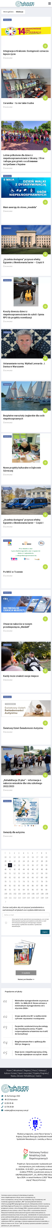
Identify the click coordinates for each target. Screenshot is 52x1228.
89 (46, 885)
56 (33, 873)
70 (5, 881)
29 (46, 861)
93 (19, 889)
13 (19, 857)
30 (5, 865)
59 (46, 873)
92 (14, 889)
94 (23, 889)
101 (10, 894)
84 (23, 885)
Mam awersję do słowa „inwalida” (20, 207)
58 (42, 873)
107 (37, 894)
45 (28, 869)
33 (19, 865)
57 (37, 873)
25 (28, 861)
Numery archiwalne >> (26, 979)
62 (14, 877)
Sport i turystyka (24, 1073)
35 (28, 865)
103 (19, 894)
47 (37, 869)
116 (33, 898)
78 (42, 881)
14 (23, 857)
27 (37, 861)
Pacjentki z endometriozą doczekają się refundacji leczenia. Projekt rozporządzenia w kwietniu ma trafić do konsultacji (31, 1030)
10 (5, 857)
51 (10, 873)
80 (5, 885)
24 (23, 861)
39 (46, 865)
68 (42, 877)
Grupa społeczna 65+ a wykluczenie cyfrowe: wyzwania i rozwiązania (31, 1017)
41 (10, 869)
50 (5, 873)
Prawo (9, 1070)
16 (33, 857)
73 (19, 881)
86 (33, 885)
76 (33, 881)
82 (14, 885)
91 (10, 889)
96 (33, 889)
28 (42, 861)
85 (28, 885)
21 (10, 861)
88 (42, 885)
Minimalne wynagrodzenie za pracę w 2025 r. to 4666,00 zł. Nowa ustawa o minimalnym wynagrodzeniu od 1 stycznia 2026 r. (31, 1004)
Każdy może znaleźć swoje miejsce (21, 676)
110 (5, 898)
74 (23, 881)
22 (14, 861)
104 (24, 894)
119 (46, 898)
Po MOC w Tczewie (13, 571)
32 (14, 865)
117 (37, 898)
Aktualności (17, 1070)
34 (23, 865)
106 (33, 894)
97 (37, 889)
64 (23, 877)
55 (28, 873)
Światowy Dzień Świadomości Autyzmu (23, 728)
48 (42, 869)
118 (42, 898)
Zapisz (44, 932)
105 (28, 894)
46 (33, 869)
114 (24, 898)
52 (14, 873)
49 (46, 869)
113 (19, 898)
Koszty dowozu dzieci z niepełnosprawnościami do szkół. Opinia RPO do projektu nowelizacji (23, 314)
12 (14, 857)
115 (28, 898)
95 (28, 889)
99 (46, 889)
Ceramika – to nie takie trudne (18, 103)
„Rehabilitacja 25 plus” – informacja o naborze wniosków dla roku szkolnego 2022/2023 (22, 783)
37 (37, 865)
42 (14, 869)
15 (28, 857)
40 (5, 869)
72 (14, 881)
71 (10, 881)
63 (19, 877)
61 (10, 877)
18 (42, 857)
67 (37, 877)
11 (10, 857)
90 (5, 889)
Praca (34, 1070)
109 (46, 894)
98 (42, 889)
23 (19, 861)
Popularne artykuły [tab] (13, 991)
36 (33, 865)
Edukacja (19, 12)
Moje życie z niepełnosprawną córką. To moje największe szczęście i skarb (31, 1053)
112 (15, 898)
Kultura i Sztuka (10, 1073)
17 (37, 857)
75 (28, 881)
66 (33, 877)
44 (23, 869)
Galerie (38, 1076)
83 (19, 885)
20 (5, 861)
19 (46, 857)
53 (19, 873)
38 (42, 865)
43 (19, 869)
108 (42, 894)
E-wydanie (26, 973)
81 (10, 885)
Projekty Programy (40, 1073)
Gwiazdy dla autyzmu (14, 832)
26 (33, 861)
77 (37, 881)
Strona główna (8, 12)
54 (23, 873)
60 (5, 877)
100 (5, 894)
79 (46, 881)
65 (28, 877)
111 (10, 898)
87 (37, 885)
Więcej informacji (39, 1180)
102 (15, 894)
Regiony (27, 1070)
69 (46, 877)
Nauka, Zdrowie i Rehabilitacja (22, 1076)
